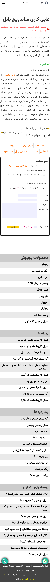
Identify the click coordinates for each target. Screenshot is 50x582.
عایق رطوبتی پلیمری (37, 425)
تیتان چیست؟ (40, 438)
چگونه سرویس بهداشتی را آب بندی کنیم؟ (26, 529)
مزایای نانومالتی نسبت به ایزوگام (30, 450)
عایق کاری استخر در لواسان (33, 387)
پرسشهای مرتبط (36, 135)
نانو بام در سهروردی (37, 381)
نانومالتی (44, 152)
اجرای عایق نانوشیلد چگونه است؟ (30, 523)
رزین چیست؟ (41, 456)
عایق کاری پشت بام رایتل (34, 352)
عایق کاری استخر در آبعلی (34, 375)
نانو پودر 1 (42, 296)
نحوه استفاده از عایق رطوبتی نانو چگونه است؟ (25, 508)
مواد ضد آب (41, 431)
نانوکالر (44, 309)
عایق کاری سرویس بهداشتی (19, 146)
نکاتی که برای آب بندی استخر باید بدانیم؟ (26, 535)
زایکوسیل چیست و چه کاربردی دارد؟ (28, 548)
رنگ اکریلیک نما (40, 271)
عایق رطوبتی (7, 152)
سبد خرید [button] (41, 3)
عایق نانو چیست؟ (38, 554)
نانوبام (45, 265)
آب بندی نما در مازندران (35, 394)
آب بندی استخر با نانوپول (34, 419)
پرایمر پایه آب (41, 315)
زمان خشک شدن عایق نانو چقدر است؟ (27, 494)
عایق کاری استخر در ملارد (34, 400)
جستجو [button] (46, 3)
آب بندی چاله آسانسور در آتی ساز (30, 359)
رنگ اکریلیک (41, 469)
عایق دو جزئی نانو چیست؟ (34, 500)
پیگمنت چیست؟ (39, 475)
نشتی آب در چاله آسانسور (34, 128)
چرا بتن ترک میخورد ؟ (36, 463)
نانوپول (44, 302)
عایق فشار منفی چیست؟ (34, 516)
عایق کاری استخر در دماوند (33, 346)
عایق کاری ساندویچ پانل (26, 152)
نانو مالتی (10, 75)
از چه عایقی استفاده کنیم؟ (34, 542)
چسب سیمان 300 (38, 283)
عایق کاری (39, 146)
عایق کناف (42, 290)
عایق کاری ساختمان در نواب (33, 340)
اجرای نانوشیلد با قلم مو (35, 444)
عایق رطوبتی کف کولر (36, 321)
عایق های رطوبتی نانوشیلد (18, 165)
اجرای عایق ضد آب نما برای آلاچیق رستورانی (25, 367)
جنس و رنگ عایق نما (13, 133)
